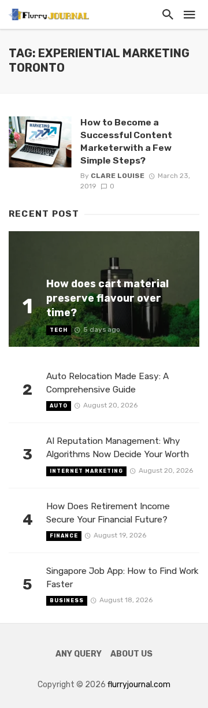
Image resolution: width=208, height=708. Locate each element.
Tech (59, 330)
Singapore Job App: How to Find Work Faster (122, 578)
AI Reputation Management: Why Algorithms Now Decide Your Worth (117, 447)
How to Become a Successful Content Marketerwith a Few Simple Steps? (126, 141)
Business (67, 600)
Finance (64, 536)
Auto (59, 406)
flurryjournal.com (138, 685)
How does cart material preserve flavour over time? (107, 297)
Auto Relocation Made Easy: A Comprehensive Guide (107, 383)
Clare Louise (117, 176)
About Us (131, 654)
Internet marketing (86, 471)
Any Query (78, 654)
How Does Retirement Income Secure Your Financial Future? (108, 513)
